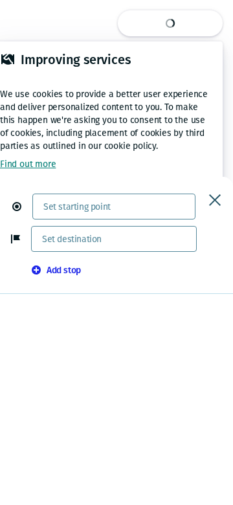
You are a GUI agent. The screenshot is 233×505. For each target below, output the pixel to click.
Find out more (28, 164)
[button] (22, 206)
